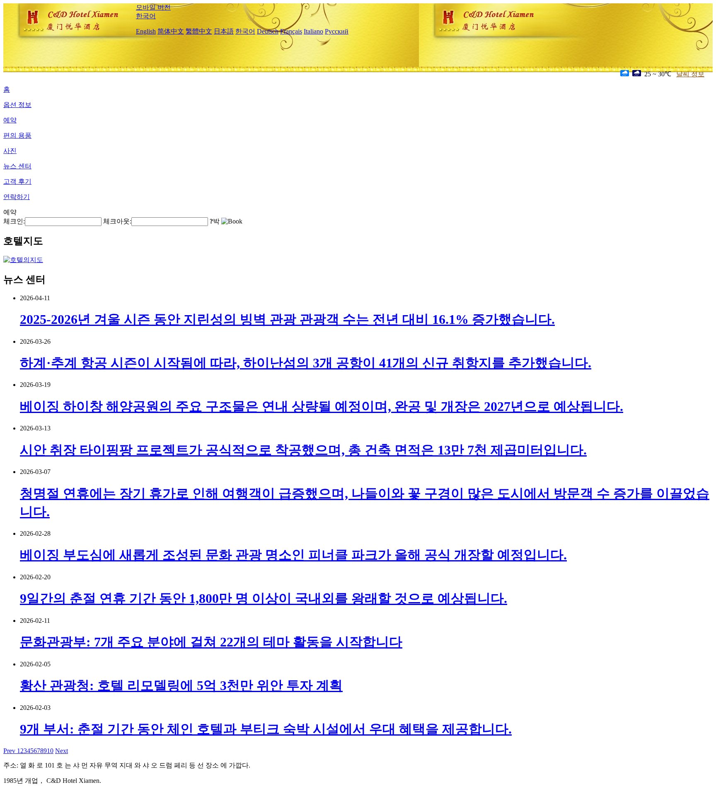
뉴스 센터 (17, 166)
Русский (336, 31)
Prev (10, 750)
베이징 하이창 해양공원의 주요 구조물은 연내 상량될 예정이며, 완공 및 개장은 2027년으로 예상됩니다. (321, 406)
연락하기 (16, 196)
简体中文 (170, 31)
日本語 (224, 31)
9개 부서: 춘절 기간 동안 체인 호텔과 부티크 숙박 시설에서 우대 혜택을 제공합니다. (266, 729)
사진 (10, 150)
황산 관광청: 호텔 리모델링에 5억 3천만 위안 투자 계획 (181, 685)
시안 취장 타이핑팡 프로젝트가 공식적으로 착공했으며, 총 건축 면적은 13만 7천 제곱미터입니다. (303, 449)
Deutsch (267, 31)
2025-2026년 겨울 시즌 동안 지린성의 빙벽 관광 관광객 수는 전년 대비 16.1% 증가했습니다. (287, 319)
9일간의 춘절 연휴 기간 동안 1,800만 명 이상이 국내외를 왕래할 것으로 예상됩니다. (263, 598)
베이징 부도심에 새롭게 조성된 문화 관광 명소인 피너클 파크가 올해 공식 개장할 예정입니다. (293, 554)
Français (291, 31)
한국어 (146, 15)
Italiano (313, 31)
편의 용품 (17, 135)
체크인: (14, 221)
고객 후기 (17, 181)
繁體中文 (199, 31)
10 (50, 750)
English (146, 31)
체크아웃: (117, 221)
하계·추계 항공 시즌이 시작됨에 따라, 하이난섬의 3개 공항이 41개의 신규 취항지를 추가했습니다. (305, 362)
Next (61, 750)
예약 (10, 120)
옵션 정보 (17, 104)
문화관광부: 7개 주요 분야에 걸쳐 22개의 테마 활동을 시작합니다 (211, 641)
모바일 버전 (153, 7)
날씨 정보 (690, 74)
